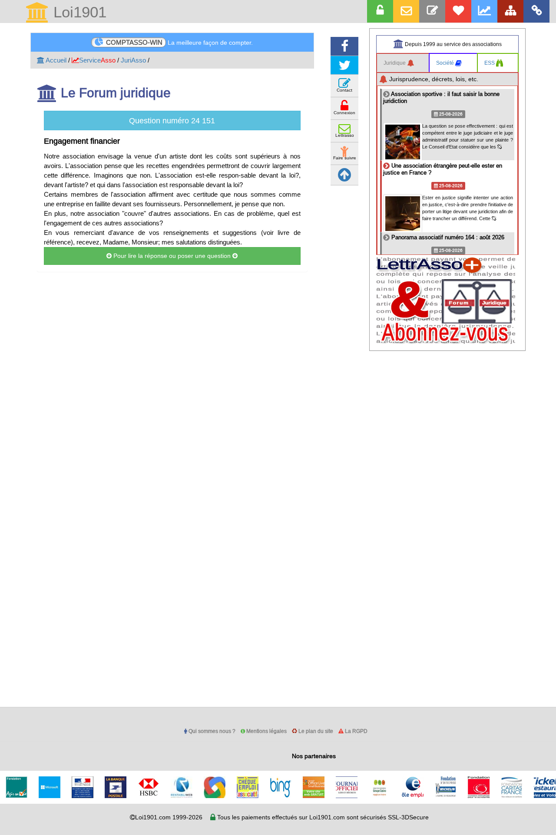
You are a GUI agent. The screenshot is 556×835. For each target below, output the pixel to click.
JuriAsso (133, 60)
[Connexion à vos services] (380, 11)
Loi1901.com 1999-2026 (168, 817)
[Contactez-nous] (432, 11)
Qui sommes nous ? (211, 731)
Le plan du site (315, 731)
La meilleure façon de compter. (179, 42)
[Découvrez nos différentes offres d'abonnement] (458, 11)
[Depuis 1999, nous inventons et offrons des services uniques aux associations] (484, 11)
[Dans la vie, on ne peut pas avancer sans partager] (510, 11)
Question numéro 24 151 (172, 120)
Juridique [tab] (395, 62)
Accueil (55, 60)
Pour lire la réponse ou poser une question (172, 255)
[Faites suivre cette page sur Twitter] (344, 65)
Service (97, 60)
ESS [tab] (490, 62)
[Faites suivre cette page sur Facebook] (344, 46)
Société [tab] (445, 62)
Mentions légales (266, 731)
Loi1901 (77, 13)
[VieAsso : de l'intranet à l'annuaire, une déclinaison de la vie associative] (536, 11)
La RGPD (355, 731)
